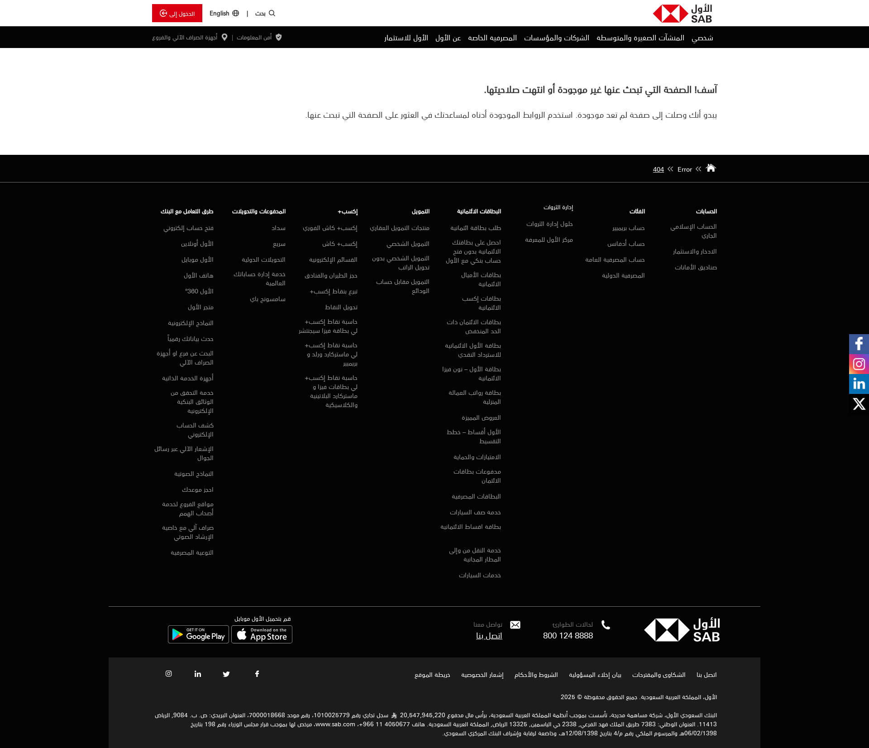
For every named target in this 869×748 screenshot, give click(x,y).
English (219, 13)
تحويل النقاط (341, 306)
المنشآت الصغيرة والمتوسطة (640, 37)
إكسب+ (348, 210)
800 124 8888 (568, 634)
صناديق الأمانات (696, 266)
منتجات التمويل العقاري (400, 227)
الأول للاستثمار (406, 37)
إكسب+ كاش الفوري (330, 227)
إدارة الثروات (558, 206)
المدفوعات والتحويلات (259, 210)
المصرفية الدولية (623, 274)
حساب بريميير (628, 227)
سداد (279, 227)
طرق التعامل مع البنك (187, 210)
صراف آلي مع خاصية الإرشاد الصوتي (188, 532)
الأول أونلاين (196, 243)
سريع (279, 243)
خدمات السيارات (480, 574)
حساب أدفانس (626, 243)
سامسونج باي (268, 298)
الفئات (637, 210)
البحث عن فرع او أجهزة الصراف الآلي (185, 357)
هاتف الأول (199, 274)
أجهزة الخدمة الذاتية (188, 377)
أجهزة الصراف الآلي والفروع (184, 37)
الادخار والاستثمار (695, 250)
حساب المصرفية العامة (615, 259)
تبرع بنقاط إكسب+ (334, 290)
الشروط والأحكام (536, 674)
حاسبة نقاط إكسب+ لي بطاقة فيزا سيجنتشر (328, 325)
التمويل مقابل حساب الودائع (403, 286)
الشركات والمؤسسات (556, 37)
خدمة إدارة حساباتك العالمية (260, 278)
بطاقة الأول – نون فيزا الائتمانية (471, 373)
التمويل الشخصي (408, 243)
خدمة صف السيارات (475, 511)
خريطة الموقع (431, 674)
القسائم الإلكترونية (333, 259)
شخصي (702, 37)
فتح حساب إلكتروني (188, 227)
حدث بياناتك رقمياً (190, 338)
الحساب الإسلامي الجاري (693, 230)
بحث (260, 12)
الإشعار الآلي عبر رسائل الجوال (184, 453)
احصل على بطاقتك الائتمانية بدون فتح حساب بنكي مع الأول (473, 250)
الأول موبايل (197, 259)
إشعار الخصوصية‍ (482, 674)
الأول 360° (199, 290)
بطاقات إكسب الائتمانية (481, 302)
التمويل (421, 210)
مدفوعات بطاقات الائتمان (477, 475)
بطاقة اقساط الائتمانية (470, 527)
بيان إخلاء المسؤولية (595, 674)
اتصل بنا (489, 634)
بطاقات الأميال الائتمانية (481, 279)
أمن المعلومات (254, 37)
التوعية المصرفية (192, 551)
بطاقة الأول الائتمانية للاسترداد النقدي (473, 349)
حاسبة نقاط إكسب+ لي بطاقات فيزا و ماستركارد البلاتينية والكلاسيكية (331, 391)
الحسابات (706, 210)
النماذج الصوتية (194, 473)
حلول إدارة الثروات (549, 223)
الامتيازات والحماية (477, 456)
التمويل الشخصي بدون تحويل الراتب (401, 262)
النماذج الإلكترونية (191, 322)
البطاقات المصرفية (476, 495)
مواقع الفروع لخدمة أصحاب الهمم (188, 508)
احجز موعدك (198, 489)
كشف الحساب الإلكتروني (195, 429)
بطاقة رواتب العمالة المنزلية (475, 397)
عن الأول (448, 37)
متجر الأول (201, 306)
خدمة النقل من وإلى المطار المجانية (475, 554)
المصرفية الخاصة (492, 37)
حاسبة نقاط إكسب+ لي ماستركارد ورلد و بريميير (331, 353)
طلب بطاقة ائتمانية (475, 227)
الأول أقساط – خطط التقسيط (474, 436)
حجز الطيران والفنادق (331, 274)
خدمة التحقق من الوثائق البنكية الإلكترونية (192, 401)
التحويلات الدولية (264, 259)
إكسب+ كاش (340, 243)
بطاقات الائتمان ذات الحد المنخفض (474, 326)
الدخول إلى (182, 13)
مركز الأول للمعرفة (549, 239)
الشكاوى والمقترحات (659, 674)
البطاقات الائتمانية (479, 210)
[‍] (682, 639)
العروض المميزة (481, 417)
